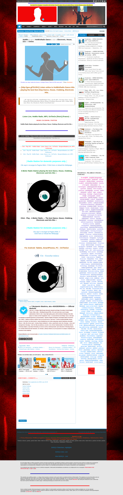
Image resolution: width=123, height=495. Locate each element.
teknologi (83, 358)
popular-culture (98, 262)
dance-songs (23, 301)
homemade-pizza (97, 288)
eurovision (93, 320)
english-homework (97, 210)
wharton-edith (84, 255)
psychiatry (87, 350)
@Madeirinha (19, 27)
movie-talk (90, 339)
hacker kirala (26, 388)
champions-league (85, 269)
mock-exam (94, 208)
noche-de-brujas (92, 276)
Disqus (72, 378)
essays (101, 197)
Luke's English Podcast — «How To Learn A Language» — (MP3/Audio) (63, 31)
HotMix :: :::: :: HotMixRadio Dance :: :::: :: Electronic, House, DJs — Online (47, 40)
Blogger (57, 378)
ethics (87, 320)
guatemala (82, 201)
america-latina (91, 229)
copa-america (90, 257)
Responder (25, 395)
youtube (93, 281)
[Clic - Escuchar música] (47, 277)
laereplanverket (85, 274)
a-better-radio (91, 206)
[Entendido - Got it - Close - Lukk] (101, 462)
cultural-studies (99, 203)
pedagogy (89, 190)
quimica (93, 350)
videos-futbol (84, 302)
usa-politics (83, 203)
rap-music (100, 350)
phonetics (99, 204)
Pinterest (94, 1)
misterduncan (99, 201)
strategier (82, 229)
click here (75, 479)
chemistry (98, 308)
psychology (84, 227)
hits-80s (89, 262)
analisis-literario (89, 304)
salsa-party (99, 353)
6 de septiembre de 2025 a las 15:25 (38, 382)
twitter (88, 281)
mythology (100, 238)
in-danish (94, 332)
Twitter (96, 1)
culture (92, 199)
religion (81, 208)
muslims (95, 294)
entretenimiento (91, 318)
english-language (95, 177)
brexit (99, 267)
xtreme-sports (98, 362)
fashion (87, 322)
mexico (89, 294)
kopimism (99, 336)
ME (23, 26)
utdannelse (83, 197)
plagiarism (98, 299)
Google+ (100, 1)
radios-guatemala (98, 250)
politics (90, 203)
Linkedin (105, 1)
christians (82, 243)
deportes (97, 217)
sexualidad (82, 355)
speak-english (92, 197)
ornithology (97, 344)
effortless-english (95, 211)
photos (91, 299)
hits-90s (88, 288)
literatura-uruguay (86, 337)
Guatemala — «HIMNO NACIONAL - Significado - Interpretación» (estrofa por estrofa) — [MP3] (94, 53)
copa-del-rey (91, 285)
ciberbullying (84, 309)
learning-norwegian (96, 231)
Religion (61, 26)
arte (81, 283)
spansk (97, 224)
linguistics (99, 199)
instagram (93, 238)
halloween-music (91, 260)
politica (95, 348)
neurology (94, 341)
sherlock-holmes (92, 355)
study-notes (91, 181)
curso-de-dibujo (96, 311)
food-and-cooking (93, 271)
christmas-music (91, 243)
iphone (101, 273)
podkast (96, 278)
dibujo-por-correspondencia (91, 315)
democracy (89, 313)
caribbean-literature (88, 308)
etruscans (83, 259)
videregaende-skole (94, 187)
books (88, 208)
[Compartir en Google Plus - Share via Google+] (24, 367)
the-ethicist (99, 266)
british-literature (88, 217)
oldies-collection (94, 343)
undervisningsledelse (91, 360)
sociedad (90, 220)
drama (98, 285)
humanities (98, 222)
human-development (96, 330)
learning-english (85, 179)
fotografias (90, 259)
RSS (102, 1)
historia (100, 327)
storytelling (98, 253)
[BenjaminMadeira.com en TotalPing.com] (91, 373)
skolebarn (90, 201)
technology (83, 266)
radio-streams (48, 301)
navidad (81, 250)
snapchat (101, 355)
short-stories (92, 252)
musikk (101, 248)
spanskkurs (84, 253)
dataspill (82, 313)
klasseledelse (91, 336)
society (96, 190)
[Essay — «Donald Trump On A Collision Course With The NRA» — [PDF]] (39, 363)
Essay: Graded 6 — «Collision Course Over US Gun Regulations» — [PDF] (25, 370)
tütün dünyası (26, 389)
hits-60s (89, 329)
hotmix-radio (30, 301)
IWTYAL (100, 281)
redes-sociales (90, 280)
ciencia (94, 269)
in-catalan (87, 332)
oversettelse (84, 239)
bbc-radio (85, 211)
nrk (91, 250)
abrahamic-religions (95, 241)
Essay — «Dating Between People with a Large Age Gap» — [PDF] (67, 370)
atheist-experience (87, 222)
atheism (90, 232)
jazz (89, 334)
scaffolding (83, 252)
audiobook (100, 229)
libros (95, 290)
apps (95, 267)
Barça (43, 26)
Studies (29, 26)
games (92, 323)
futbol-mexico (98, 287)
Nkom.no (39, 491)
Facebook (98, 1)
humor (81, 332)
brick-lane (93, 283)
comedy (91, 309)
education (94, 185)
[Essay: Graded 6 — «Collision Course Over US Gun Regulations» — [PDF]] (25, 363)
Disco (55, 26)
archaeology (93, 255)
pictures (99, 346)
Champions (36, 26)
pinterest (82, 348)
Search (103, 26)
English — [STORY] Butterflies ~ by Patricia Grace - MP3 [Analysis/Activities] (94, 104)
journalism (89, 290)
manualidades (97, 337)
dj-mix (91, 236)
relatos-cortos (91, 351)
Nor (77, 26)
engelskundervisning (86, 287)
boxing (101, 306)
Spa (66, 26)
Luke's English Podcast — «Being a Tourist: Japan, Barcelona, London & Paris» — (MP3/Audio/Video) (53, 370)
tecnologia (91, 266)
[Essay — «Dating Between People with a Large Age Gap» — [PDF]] (68, 363)
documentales (85, 316)
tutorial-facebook (97, 301)
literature (101, 206)
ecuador (93, 316)
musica (95, 248)
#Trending (82, 35)
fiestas (100, 322)
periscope (84, 346)
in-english (37, 301)
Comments (91, 35)
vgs (94, 192)
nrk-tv (85, 343)
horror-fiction (98, 329)
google (82, 210)
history (89, 188)
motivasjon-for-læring (94, 215)
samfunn (92, 239)
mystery (87, 341)
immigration (85, 225)
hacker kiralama (27, 386)
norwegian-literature (94, 295)
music (42, 301)
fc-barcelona (83, 271)
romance (87, 353)
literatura (83, 276)
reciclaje (83, 351)
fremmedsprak (83, 238)
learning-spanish (95, 225)
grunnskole (93, 327)
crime (88, 311)
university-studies (91, 183)
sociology (100, 252)
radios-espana (85, 264)
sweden (100, 357)
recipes (88, 301)
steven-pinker (84, 357)
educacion (100, 269)
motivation (88, 248)
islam (83, 290)
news (86, 250)
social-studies (84, 199)
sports (92, 253)
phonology (82, 206)
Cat (74, 26)
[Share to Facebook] (20, 367)
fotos (96, 259)
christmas (88, 234)
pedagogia (97, 297)
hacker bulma (26, 391)
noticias (100, 276)
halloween (85, 218)
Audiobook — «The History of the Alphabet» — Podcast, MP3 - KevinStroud (93, 130)
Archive (100, 35)
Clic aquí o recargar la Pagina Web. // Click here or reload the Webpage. (46, 165)
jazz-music (94, 334)
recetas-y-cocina (88, 224)
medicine (83, 294)
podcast (95, 179)
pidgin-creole (89, 278)
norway (89, 194)
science (92, 218)
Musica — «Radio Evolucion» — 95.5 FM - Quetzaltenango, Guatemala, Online (93, 118)
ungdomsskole (98, 194)
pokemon (89, 348)
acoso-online (93, 302)
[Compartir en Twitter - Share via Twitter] (22, 367)
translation (84, 241)
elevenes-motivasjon (88, 213)
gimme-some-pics (89, 325)
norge (84, 196)
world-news (89, 362)
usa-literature (98, 220)
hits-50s (83, 329)
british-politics (84, 231)
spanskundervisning (95, 227)
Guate (49, 26)
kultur (95, 246)
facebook (89, 246)
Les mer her (29, 491)
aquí (31, 468)
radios (54, 301)
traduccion (99, 239)
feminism (94, 322)
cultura (87, 210)
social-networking (96, 264)
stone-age (93, 357)
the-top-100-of (92, 358)
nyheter (81, 278)
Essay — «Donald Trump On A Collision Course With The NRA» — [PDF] (39, 370)
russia (93, 353)
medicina (83, 339)
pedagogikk (91, 196)
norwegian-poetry (87, 297)
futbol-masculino (92, 273)
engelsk (98, 257)
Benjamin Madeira (23, 300)
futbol (101, 208)
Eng (70, 26)
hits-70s (82, 288)
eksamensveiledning (87, 204)
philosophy (85, 299)
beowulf (86, 283)
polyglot (82, 301)
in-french (101, 332)
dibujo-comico (98, 313)
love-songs (83, 232)
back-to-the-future (91, 306)
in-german (83, 334)
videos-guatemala (86, 267)
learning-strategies (97, 274)
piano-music (92, 346)
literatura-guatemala (95, 292)
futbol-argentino (84, 323)
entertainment (98, 236)
